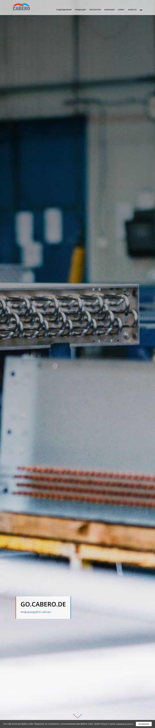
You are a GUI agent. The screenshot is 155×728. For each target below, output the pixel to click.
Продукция (80, 9)
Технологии (95, 9)
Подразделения (63, 9)
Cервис (121, 9)
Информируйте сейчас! (36, 612)
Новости (132, 9)
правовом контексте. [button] (124, 724)
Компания (109, 9)
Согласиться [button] (144, 724)
